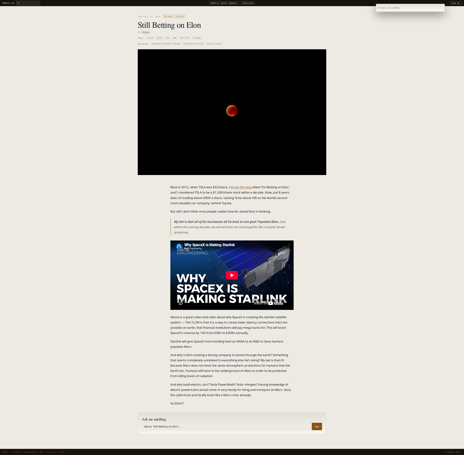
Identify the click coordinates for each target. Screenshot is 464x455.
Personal (168, 16)
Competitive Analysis (194, 44)
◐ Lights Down (452, 452)
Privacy (51, 452)
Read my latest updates (224, 3)
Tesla (159, 38)
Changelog (30, 452)
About (5, 452)
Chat (317, 426)
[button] (410, 8)
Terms (62, 452)
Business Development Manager (166, 44)
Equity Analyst (214, 44)
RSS (41, 452)
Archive (17, 452)
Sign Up (455, 3)
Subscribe (248, 3)
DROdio (146, 32)
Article (180, 16)
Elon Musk (184, 38)
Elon (168, 38)
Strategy (197, 38)
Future (150, 38)
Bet (175, 38)
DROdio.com (8, 3)
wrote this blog (241, 187)
